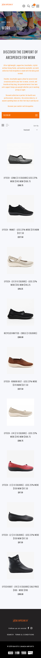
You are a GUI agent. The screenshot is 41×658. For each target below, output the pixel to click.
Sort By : (36, 126)
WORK (8, 22)
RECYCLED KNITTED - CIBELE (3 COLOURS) (20, 333)
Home (3, 22)
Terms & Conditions (24, 634)
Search (10, 634)
